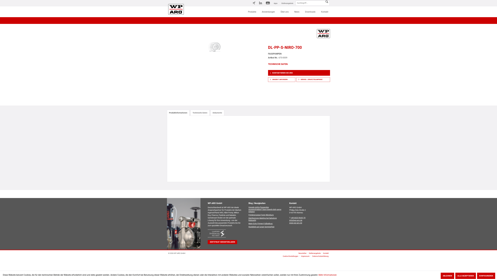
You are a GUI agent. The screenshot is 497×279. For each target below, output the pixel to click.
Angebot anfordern (280, 79)
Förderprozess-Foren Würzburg (261, 215)
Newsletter (302, 253)
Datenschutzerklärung (320, 256)
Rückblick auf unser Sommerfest (261, 227)
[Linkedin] (260, 3)
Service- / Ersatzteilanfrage (311, 79)
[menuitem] (254, 3)
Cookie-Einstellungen (290, 256)
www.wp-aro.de (295, 223)
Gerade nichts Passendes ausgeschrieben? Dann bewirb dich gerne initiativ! (264, 209)
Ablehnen (447, 276)
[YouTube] (268, 3)
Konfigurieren (486, 276)
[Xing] (254, 3)
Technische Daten (200, 113)
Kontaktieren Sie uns (282, 73)
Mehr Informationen (328, 275)
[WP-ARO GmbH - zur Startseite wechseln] (174, 9)
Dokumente (217, 113)
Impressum (305, 256)
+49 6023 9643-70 (298, 218)
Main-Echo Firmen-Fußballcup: (260, 224)
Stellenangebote (287, 3)
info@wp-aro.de (295, 220)
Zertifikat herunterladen (222, 242)
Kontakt (326, 253)
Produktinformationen (178, 113)
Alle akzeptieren (465, 276)
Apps (275, 3)
